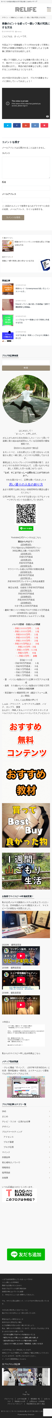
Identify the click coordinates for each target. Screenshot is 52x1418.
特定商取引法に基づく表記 (36, 1404)
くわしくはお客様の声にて (26, 700)
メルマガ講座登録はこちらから (15, 1359)
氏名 (4, 182)
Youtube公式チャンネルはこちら (26, 537)
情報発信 (6, 1167)
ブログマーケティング (12, 1131)
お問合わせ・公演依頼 (37, 1401)
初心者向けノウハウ (11, 1162)
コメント (6, 153)
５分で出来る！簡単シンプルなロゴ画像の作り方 (32, 336)
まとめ (5, 1116)
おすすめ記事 (22, 1399)
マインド (6, 1152)
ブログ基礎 (9, 1142)
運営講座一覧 (35, 1399)
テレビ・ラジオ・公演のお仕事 (16, 1121)
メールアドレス (9, 194)
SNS (4, 1111)
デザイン (6, 1126)
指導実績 (6, 1172)
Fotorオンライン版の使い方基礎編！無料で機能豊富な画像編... (33, 305)
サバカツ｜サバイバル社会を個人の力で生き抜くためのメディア (27, 1411)
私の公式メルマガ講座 (12, 902)
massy (19, 31)
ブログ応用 (9, 1147)
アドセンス (9, 1137)
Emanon (31, 1414)
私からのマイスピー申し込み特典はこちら (21, 1053)
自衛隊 (5, 1177)
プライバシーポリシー (14, 1404)
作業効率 (6, 1157)
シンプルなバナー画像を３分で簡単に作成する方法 (32, 320)
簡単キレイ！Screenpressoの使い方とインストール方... (33, 289)
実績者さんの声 (20, 1401)
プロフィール (8, 1399)
